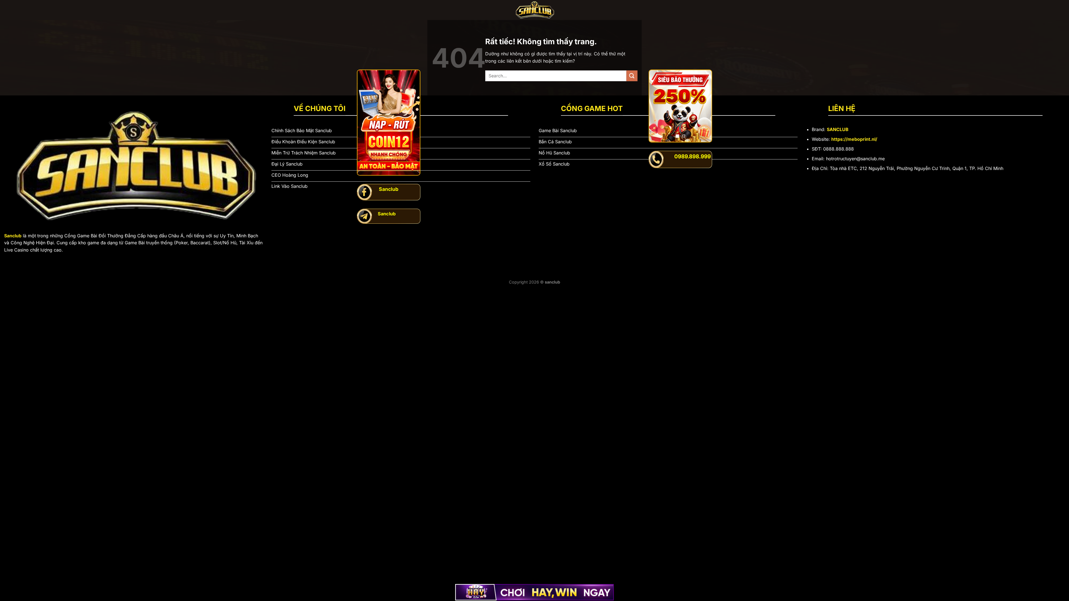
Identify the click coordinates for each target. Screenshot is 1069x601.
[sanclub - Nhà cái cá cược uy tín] (534, 10)
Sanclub (12, 235)
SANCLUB (838, 129)
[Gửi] (632, 75)
